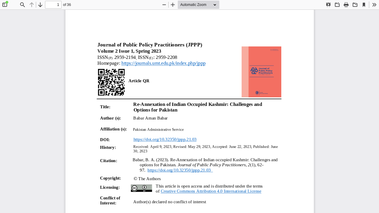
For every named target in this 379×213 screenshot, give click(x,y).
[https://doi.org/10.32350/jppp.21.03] (164, 139)
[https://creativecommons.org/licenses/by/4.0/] (210, 190)
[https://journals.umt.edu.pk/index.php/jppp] (163, 63)
